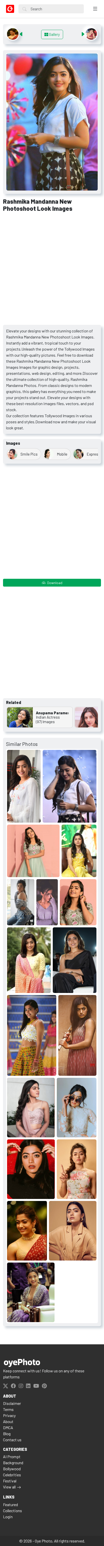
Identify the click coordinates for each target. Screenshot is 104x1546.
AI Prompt (11, 1456)
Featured (10, 1504)
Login (8, 1516)
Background (13, 1462)
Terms (8, 1409)
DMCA (8, 1427)
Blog (7, 1433)
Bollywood (12, 1468)
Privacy (9, 1415)
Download (54, 583)
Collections (12, 1510)
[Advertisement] (52, 270)
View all (9, 1486)
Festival (9, 1480)
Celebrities (12, 1474)
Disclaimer (12, 1403)
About (8, 1421)
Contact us (12, 1439)
